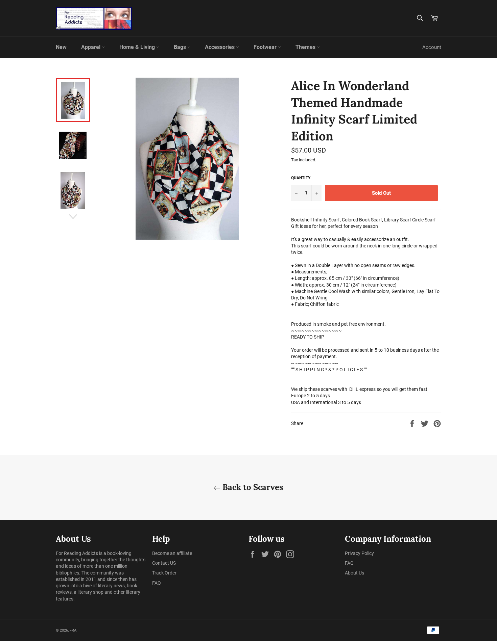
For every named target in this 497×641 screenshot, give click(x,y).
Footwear (266, 47)
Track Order (164, 573)
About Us (354, 573)
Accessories (220, 47)
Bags (180, 47)
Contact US (164, 563)
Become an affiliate (172, 553)
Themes (306, 47)
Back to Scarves (251, 487)
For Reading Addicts (77, 553)
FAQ (156, 583)
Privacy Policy (359, 553)
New (61, 47)
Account (431, 47)
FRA (73, 630)
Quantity (300, 178)
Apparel (91, 47)
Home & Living (137, 47)
